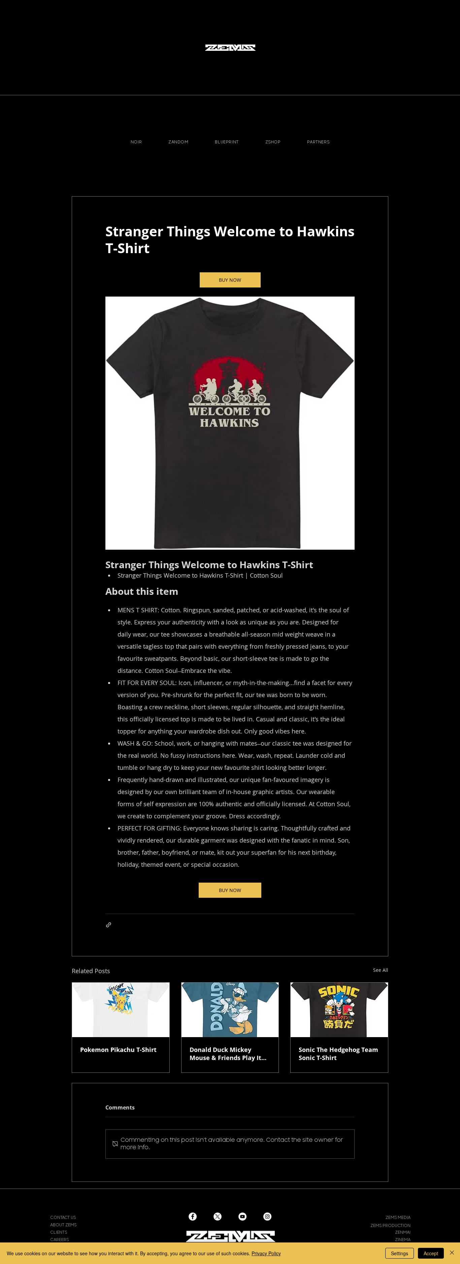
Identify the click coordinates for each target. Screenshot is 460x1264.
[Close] (452, 1253)
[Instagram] (267, 1216)
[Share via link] (108, 925)
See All (380, 970)
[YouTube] (242, 1216)
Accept (431, 1253)
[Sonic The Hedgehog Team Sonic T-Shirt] (339, 1010)
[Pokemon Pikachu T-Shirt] (120, 1010)
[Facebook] (193, 1216)
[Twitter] (217, 1216)
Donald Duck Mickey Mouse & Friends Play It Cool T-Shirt (225, 1054)
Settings (399, 1253)
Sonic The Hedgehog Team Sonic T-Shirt (338, 1054)
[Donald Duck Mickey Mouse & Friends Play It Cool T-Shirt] (230, 1010)
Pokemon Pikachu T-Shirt (118, 1050)
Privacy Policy (266, 1253)
